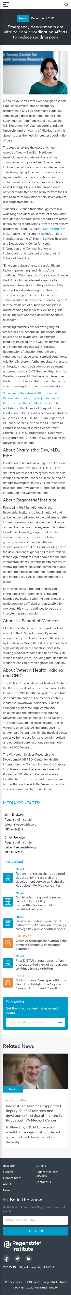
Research (9, 1165)
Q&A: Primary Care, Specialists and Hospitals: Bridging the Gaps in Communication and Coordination (41, 984)
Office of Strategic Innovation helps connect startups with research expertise (41, 944)
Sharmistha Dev (54, 228)
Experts (8, 1172)
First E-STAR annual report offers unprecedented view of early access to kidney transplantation (42, 964)
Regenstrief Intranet (56, 1282)
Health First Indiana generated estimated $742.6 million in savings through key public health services (41, 925)
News (6, 1190)
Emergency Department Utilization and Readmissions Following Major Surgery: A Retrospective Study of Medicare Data (31, 398)
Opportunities (12, 1178)
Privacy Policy (13, 1282)
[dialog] (66, 5)
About (7, 1184)
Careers (41, 1165)
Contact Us (43, 1182)
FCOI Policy (33, 1282)
